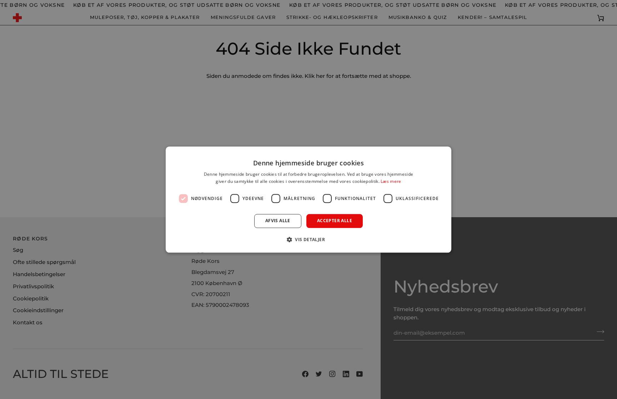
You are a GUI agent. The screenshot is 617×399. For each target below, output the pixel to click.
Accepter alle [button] (334, 221)
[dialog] (308, 199)
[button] (308, 239)
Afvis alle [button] (277, 221)
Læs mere (391, 181)
